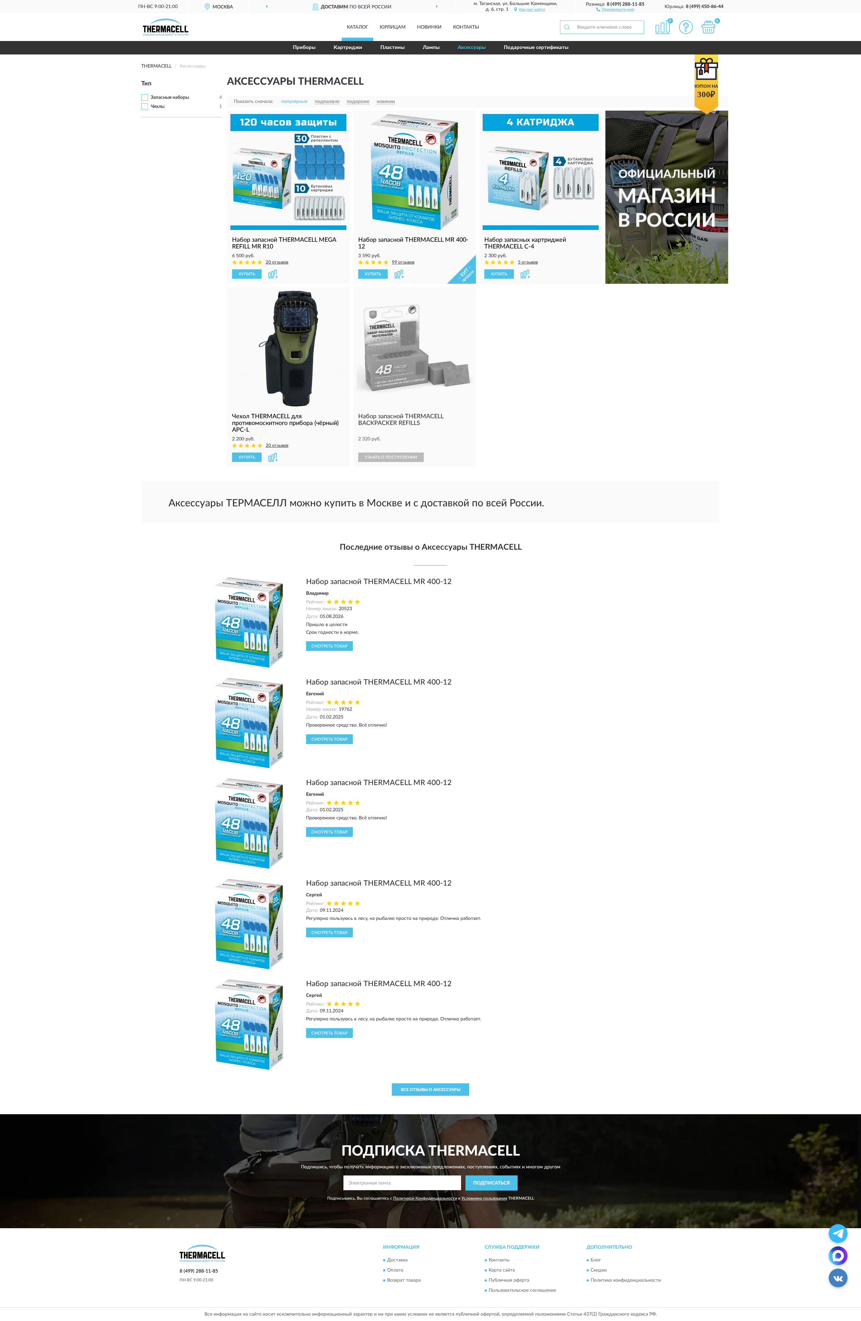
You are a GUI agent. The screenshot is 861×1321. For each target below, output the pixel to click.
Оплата (395, 1270)
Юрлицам (393, 27)
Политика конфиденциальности (626, 1280)
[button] (615, 9)
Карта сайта (502, 1270)
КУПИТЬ (247, 274)
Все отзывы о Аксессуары (430, 1090)
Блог (596, 1260)
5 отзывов (528, 262)
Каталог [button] (357, 27)
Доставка (397, 1260)
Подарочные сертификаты (536, 47)
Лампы (431, 47)
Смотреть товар (329, 646)
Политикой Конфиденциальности (425, 1198)
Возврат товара (404, 1280)
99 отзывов (403, 262)
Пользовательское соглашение (522, 1290)
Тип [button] (146, 84)
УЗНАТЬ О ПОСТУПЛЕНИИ (391, 457)
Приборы (304, 47)
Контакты (466, 27)
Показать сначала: (253, 101)
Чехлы (157, 106)
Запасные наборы (170, 97)
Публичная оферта (509, 1280)
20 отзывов (277, 262)
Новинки (429, 27)
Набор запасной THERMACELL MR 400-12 (379, 581)
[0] (708, 27)
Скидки (599, 1270)
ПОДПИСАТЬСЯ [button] (491, 1183)
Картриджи (348, 47)
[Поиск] (566, 27)
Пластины (392, 47)
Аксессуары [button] (472, 47)
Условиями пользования (484, 1198)
